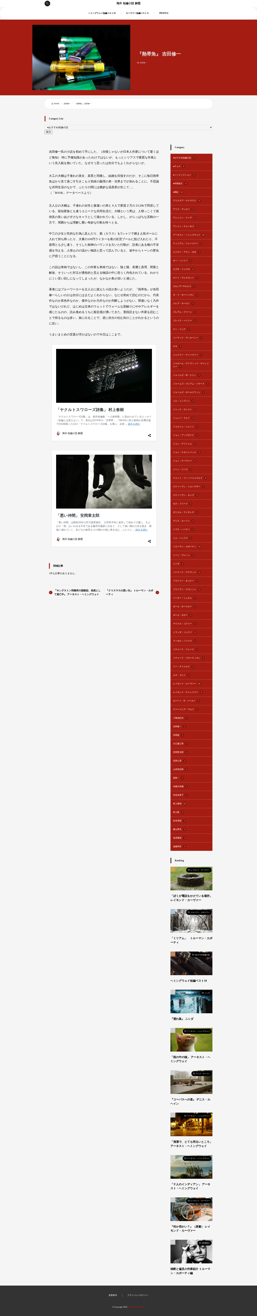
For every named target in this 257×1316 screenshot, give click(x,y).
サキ (177, 346)
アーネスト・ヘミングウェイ (188, 235)
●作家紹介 (179, 183)
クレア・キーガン (183, 303)
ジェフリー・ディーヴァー (187, 355)
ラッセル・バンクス (184, 641)
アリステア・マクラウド (186, 201)
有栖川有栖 (180, 786)
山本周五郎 (180, 769)
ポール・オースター (184, 606)
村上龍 (178, 812)
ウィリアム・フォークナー (187, 243)
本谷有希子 (180, 795)
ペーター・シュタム (184, 598)
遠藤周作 (179, 846)
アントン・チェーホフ (185, 226)
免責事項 (113, 1295)
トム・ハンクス (182, 538)
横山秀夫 (179, 829)
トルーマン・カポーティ (186, 546)
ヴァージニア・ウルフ (185, 709)
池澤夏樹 (179, 838)
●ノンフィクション (184, 175)
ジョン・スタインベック (186, 452)
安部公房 (179, 761)
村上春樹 (179, 804)
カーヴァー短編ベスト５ (137, 13)
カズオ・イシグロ (183, 269)
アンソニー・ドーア (184, 218)
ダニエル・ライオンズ (185, 512)
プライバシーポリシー (137, 1295)
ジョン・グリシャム (184, 444)
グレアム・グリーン (184, 312)
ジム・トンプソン (183, 401)
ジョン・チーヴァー (184, 461)
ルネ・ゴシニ (181, 675)
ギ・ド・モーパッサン (185, 295)
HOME (56, 104)
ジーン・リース (182, 469)
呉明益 (178, 735)
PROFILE (164, 13)
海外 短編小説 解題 (128, 3)
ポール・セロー (182, 615)
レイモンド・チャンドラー (187, 692)
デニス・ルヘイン (183, 521)
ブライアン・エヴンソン (186, 589)
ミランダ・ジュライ (184, 632)
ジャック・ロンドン (184, 409)
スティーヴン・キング (185, 495)
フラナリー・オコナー (185, 581)
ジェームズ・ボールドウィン (188, 392)
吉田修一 (143, 63)
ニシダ (178, 564)
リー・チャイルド (183, 666)
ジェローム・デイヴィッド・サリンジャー (191, 365)
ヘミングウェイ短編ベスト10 (102, 13)
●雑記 (177, 192)
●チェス (178, 166)
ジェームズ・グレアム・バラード (190, 384)
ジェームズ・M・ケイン (186, 375)
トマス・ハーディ (183, 529)
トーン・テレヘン (183, 555)
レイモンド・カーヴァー (186, 684)
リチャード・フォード (185, 649)
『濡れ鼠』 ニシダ (182, 1018)
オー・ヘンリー (182, 261)
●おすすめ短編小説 (184, 158)
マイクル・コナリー (184, 624)
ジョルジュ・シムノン (185, 426)
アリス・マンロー (183, 209)
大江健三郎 (180, 744)
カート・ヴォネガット (185, 278)
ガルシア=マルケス (184, 286)
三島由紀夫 (180, 718)
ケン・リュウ (181, 329)
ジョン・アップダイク (185, 435)
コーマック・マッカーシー (187, 338)
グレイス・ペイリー (184, 321)
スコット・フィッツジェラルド (189, 478)
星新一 (178, 778)
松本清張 (179, 821)
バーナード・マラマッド (186, 572)
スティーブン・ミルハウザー (188, 486)
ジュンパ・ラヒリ (183, 418)
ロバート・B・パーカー (186, 701)
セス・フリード (182, 504)
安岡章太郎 (180, 752)
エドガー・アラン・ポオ (186, 252)
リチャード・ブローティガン (188, 658)
